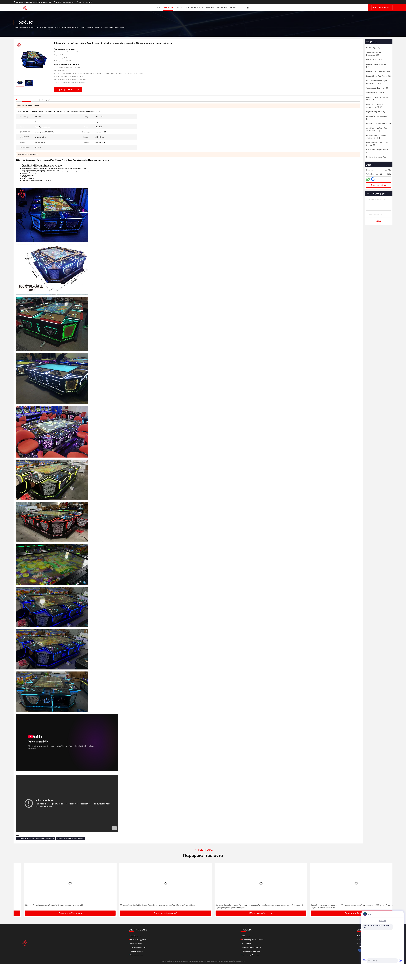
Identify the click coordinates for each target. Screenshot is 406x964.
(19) (375, 93)
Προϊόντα (167, 7)
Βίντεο (180, 7)
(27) (378, 151)
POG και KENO (247, 943)
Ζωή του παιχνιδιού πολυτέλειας (252, 940)
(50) (374, 60)
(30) (375, 106)
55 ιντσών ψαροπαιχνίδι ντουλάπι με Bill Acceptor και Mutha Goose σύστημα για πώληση (238, 905)
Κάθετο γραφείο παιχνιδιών (251, 951)
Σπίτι (158, 7)
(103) (376, 82)
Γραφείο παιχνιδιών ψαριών (35, 27)
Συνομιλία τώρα (378, 185)
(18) (377, 98)
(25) (378, 123)
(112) (377, 117)
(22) (376, 129)
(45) (377, 88)
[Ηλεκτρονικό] (372, 179)
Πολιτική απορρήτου (137, 955)
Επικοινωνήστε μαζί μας (138, 947)
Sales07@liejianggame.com (65, 2)
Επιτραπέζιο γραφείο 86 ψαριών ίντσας (70, 838)
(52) (378, 76)
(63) (378, 71)
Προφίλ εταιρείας (135, 936)
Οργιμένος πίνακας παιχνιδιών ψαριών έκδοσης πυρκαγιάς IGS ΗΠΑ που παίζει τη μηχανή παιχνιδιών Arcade (342, 905)
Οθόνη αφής (246, 936)
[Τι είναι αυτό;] (368, 179)
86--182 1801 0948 (85, 2)
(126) (373, 48)
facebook (359, 950)
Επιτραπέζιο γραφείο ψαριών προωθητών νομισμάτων (36, 838)
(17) (376, 136)
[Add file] (364, 960)
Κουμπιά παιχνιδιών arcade (251, 955)
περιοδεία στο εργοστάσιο (138, 940)
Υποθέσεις (222, 7)
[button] (17, 887)
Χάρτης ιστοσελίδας (136, 951)
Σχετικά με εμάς (193, 7)
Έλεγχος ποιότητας (136, 943)
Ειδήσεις (210, 7)
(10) (375, 112)
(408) (376, 157)
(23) (373, 54)
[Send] (400, 960)
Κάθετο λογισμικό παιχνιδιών (251, 947)
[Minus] (400, 914)
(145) (377, 65)
